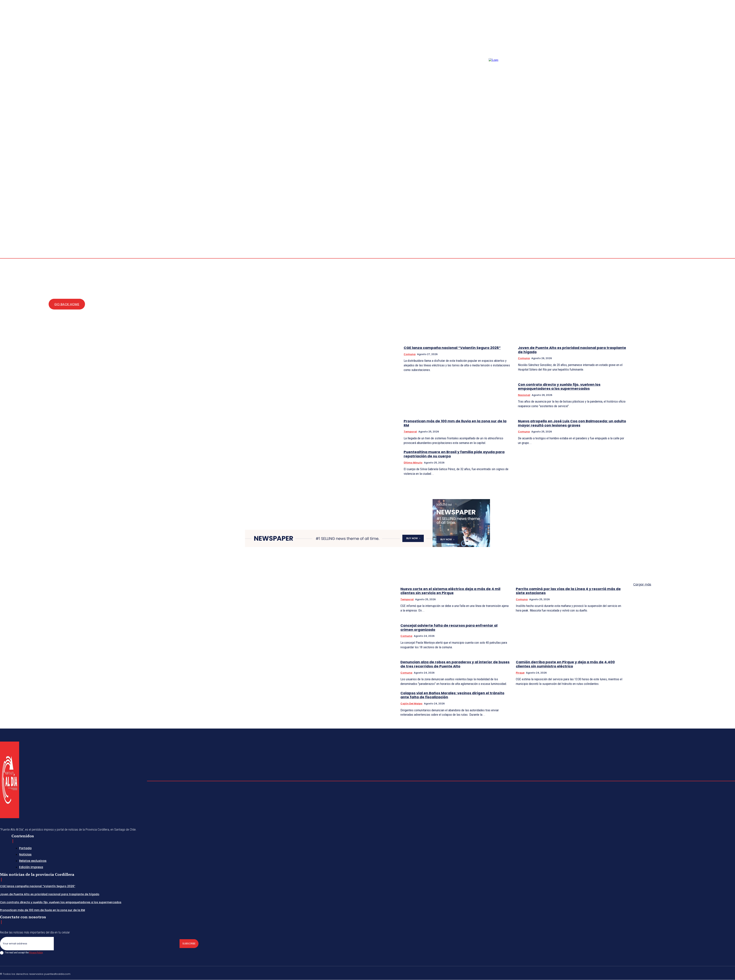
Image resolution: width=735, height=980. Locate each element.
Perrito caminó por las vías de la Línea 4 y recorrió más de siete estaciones (568, 590)
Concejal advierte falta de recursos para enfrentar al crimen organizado (448, 627)
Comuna (410, 354)
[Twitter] (724, 973)
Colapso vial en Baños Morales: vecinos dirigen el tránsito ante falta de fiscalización (452, 695)
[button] (710, 228)
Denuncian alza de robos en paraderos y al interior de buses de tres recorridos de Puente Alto (455, 664)
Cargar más (642, 584)
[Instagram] (729, 229)
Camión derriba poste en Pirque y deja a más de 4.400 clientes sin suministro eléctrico (565, 664)
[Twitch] (715, 973)
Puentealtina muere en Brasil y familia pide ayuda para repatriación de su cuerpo (454, 453)
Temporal (410, 431)
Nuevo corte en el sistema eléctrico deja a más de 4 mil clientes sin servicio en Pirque (450, 590)
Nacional (524, 395)
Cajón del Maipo (411, 703)
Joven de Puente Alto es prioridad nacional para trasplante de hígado (572, 349)
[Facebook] (724, 229)
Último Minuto (413, 462)
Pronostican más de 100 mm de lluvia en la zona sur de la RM (455, 423)
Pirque (520, 673)
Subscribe (189, 943)
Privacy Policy (35, 952)
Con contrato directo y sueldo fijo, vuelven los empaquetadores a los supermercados (559, 386)
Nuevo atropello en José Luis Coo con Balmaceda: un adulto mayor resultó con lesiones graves (572, 423)
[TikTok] (706, 973)
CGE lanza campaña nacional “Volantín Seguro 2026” (452, 347)
